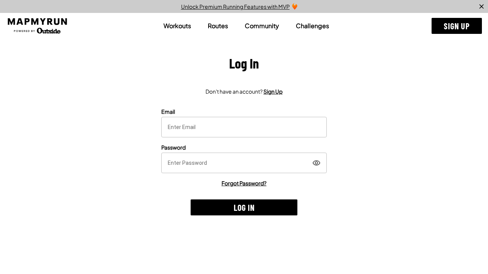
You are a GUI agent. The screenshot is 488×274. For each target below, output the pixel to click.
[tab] (177, 26)
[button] (457, 26)
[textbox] (244, 127)
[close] (481, 6)
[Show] (316, 163)
